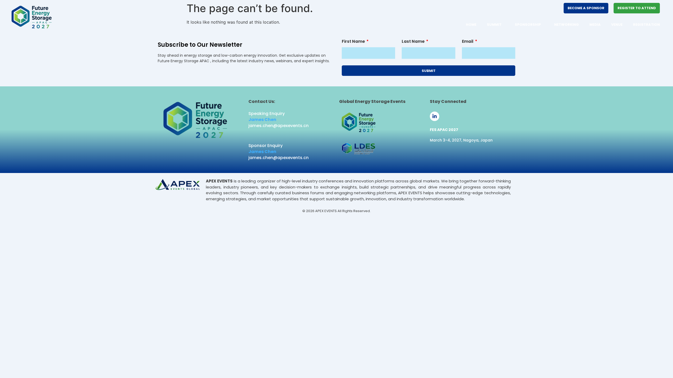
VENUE (617, 24)
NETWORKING (566, 24)
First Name (354, 41)
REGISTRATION (646, 24)
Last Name (413, 41)
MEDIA (595, 24)
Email (468, 41)
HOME (471, 24)
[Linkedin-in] (434, 116)
